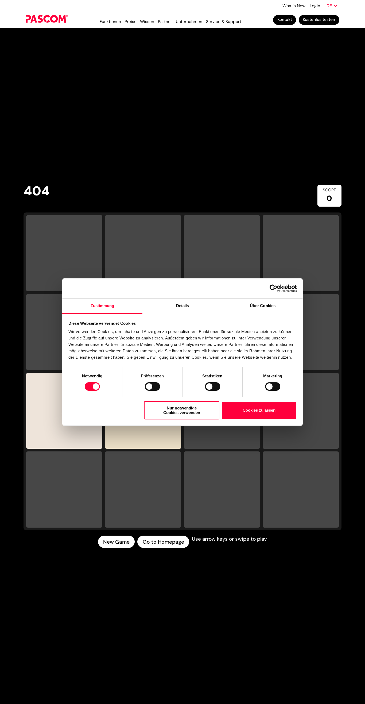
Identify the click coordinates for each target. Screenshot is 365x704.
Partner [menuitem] (165, 21)
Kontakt (284, 19)
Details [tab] (182, 305)
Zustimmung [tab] (102, 305)
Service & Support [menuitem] (223, 21)
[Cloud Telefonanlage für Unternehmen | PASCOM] (47, 20)
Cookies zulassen (259, 410)
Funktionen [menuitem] (110, 21)
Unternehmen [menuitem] (189, 21)
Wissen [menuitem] (147, 21)
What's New (293, 6)
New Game (116, 542)
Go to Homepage (163, 542)
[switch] (152, 386)
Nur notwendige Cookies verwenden (181, 410)
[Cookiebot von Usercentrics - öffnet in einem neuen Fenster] (273, 288)
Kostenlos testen (319, 19)
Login (315, 6)
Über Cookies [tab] (262, 305)
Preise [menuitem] (131, 21)
